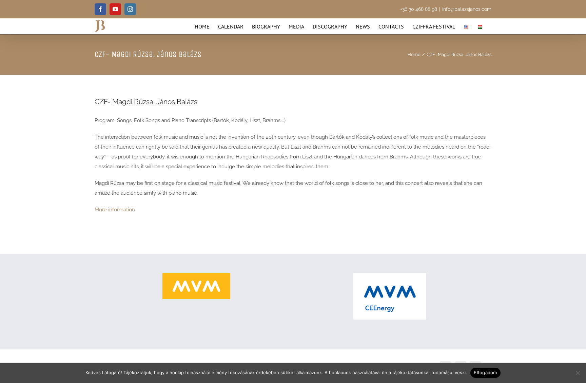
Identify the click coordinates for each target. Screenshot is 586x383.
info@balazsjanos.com (466, 9)
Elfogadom (485, 372)
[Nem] (577, 372)
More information (115, 210)
